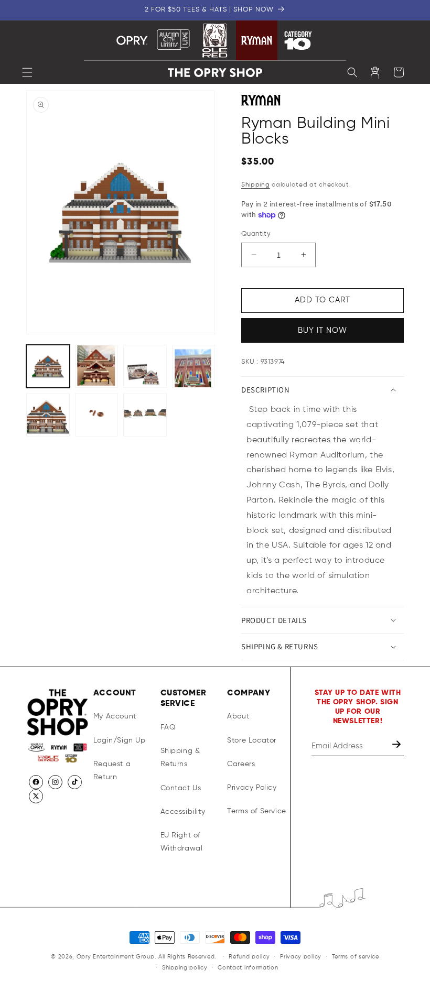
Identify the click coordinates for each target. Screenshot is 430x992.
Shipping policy (185, 968)
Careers (241, 764)
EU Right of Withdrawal (181, 842)
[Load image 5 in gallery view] (48, 415)
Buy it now (322, 330)
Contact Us (180, 788)
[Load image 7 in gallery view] (145, 415)
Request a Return (112, 770)
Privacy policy (300, 957)
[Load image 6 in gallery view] (97, 415)
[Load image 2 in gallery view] (97, 366)
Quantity (256, 234)
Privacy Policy (251, 787)
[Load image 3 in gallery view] (145, 366)
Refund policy (249, 957)
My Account (114, 716)
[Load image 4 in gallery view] (194, 366)
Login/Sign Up (119, 740)
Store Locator (251, 740)
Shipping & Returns (180, 757)
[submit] (397, 746)
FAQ (168, 727)
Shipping (255, 185)
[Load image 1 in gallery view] (48, 366)
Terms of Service (256, 811)
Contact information (248, 968)
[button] (27, 72)
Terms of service (355, 957)
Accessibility (183, 811)
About (238, 716)
